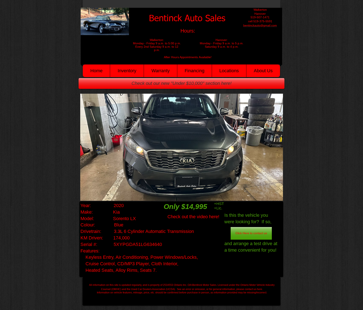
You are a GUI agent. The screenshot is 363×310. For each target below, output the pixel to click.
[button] (181, 147)
